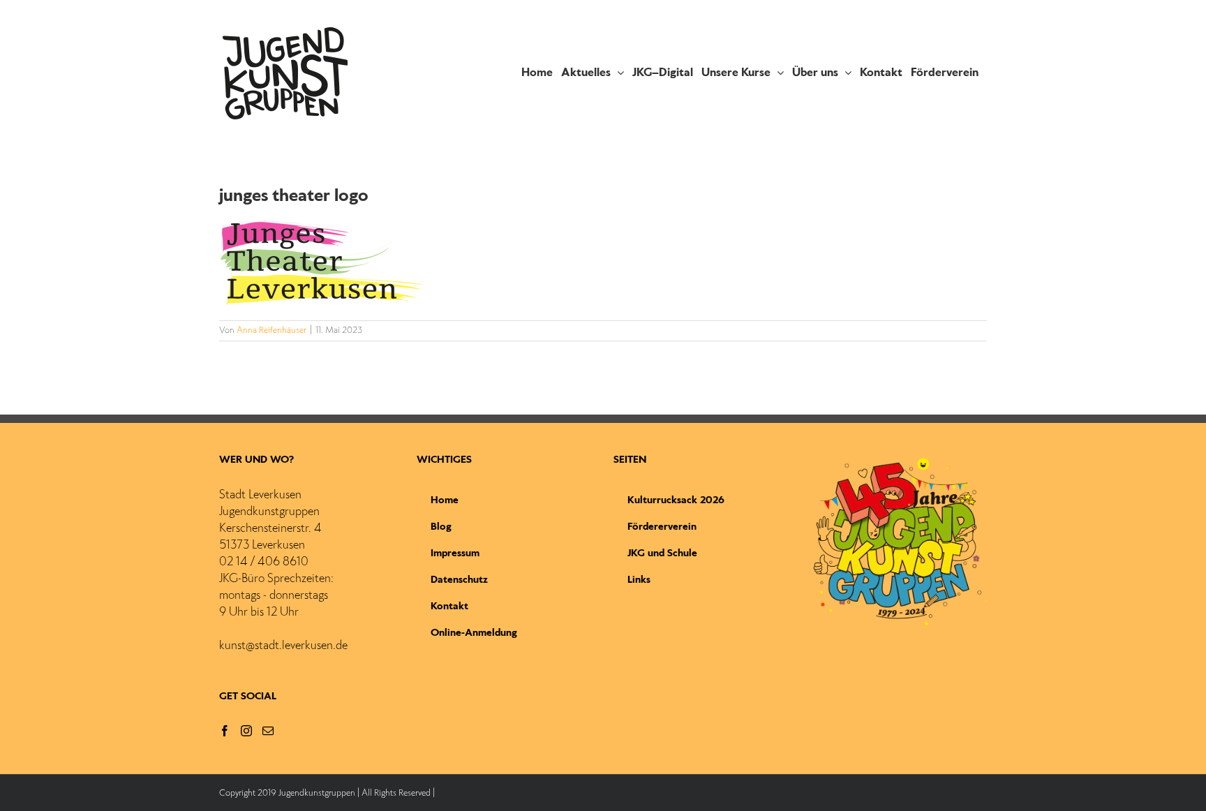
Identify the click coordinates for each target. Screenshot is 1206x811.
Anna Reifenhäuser (271, 331)
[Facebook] (224, 730)
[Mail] (268, 730)
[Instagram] (246, 730)
